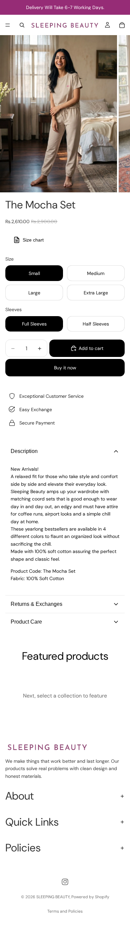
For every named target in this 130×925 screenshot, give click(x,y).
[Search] (22, 25)
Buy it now (65, 368)
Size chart (33, 240)
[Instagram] (65, 882)
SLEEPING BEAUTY (53, 897)
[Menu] (7, 25)
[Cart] (122, 25)
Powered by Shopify (90, 897)
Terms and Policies (65, 911)
